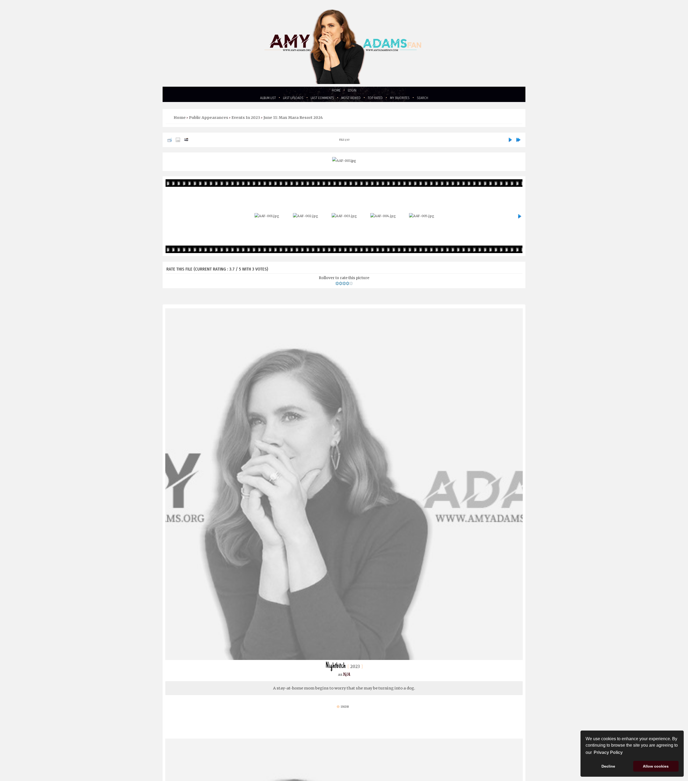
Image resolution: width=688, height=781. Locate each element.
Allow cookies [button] (656, 766)
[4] (347, 285)
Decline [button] (608, 766)
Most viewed (353, 99)
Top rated (381, 99)
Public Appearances (208, 119)
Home (335, 90)
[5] (351, 285)
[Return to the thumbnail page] (169, 141)
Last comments (318, 99)
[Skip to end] (518, 141)
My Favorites (411, 99)
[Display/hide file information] (177, 141)
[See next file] (510, 141)
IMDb (344, 709)
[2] (340, 285)
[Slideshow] (186, 141)
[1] (337, 285)
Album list (253, 99)
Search (438, 99)
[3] (344, 285)
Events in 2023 (245, 119)
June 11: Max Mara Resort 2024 (293, 119)
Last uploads (283, 99)
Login (353, 90)
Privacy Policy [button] (608, 752)
